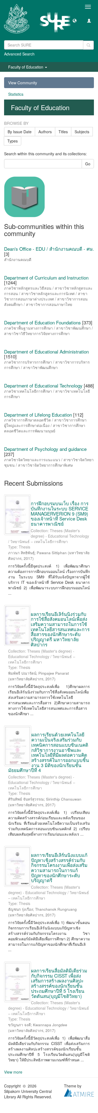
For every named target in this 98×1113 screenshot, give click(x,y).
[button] (74, 20)
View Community (22, 82)
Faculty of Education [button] (26, 67)
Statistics (15, 94)
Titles (63, 131)
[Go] (88, 45)
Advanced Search (19, 54)
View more (13, 1072)
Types (12, 141)
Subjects (82, 131)
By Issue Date (20, 131)
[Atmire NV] (79, 1092)
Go (87, 163)
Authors (45, 131)
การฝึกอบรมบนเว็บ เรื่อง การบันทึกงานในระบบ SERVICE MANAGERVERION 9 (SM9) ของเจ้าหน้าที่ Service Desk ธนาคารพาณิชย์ (59, 513)
